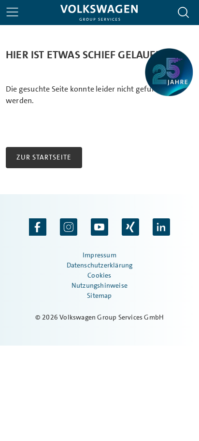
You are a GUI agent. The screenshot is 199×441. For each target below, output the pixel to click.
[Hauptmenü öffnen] (12, 12)
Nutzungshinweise (99, 285)
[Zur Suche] (183, 12)
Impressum (99, 255)
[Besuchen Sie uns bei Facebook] (37, 228)
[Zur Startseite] (99, 13)
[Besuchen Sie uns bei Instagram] (68, 228)
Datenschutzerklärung (100, 265)
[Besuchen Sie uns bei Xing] (130, 228)
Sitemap (99, 295)
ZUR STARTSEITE (43, 157)
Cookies (99, 275)
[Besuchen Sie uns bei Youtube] (99, 228)
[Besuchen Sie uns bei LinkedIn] (161, 228)
